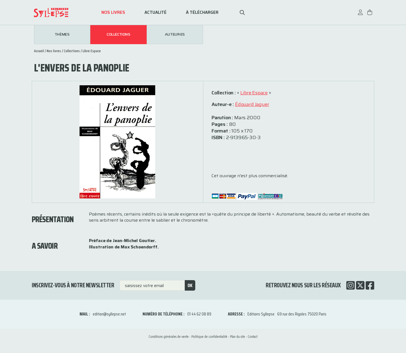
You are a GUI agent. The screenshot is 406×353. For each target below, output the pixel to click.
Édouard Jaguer (252, 104)
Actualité (155, 12)
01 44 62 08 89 (199, 313)
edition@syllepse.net (109, 313)
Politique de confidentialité (209, 336)
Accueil (39, 51)
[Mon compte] (360, 15)
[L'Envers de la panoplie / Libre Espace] (117, 141)
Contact (252, 336)
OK (190, 285)
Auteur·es (175, 34)
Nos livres (113, 12)
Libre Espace (92, 51)
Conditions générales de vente (169, 336)
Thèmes (62, 34)
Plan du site (237, 336)
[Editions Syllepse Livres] (59, 12)
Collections (118, 34)
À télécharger (202, 12)
